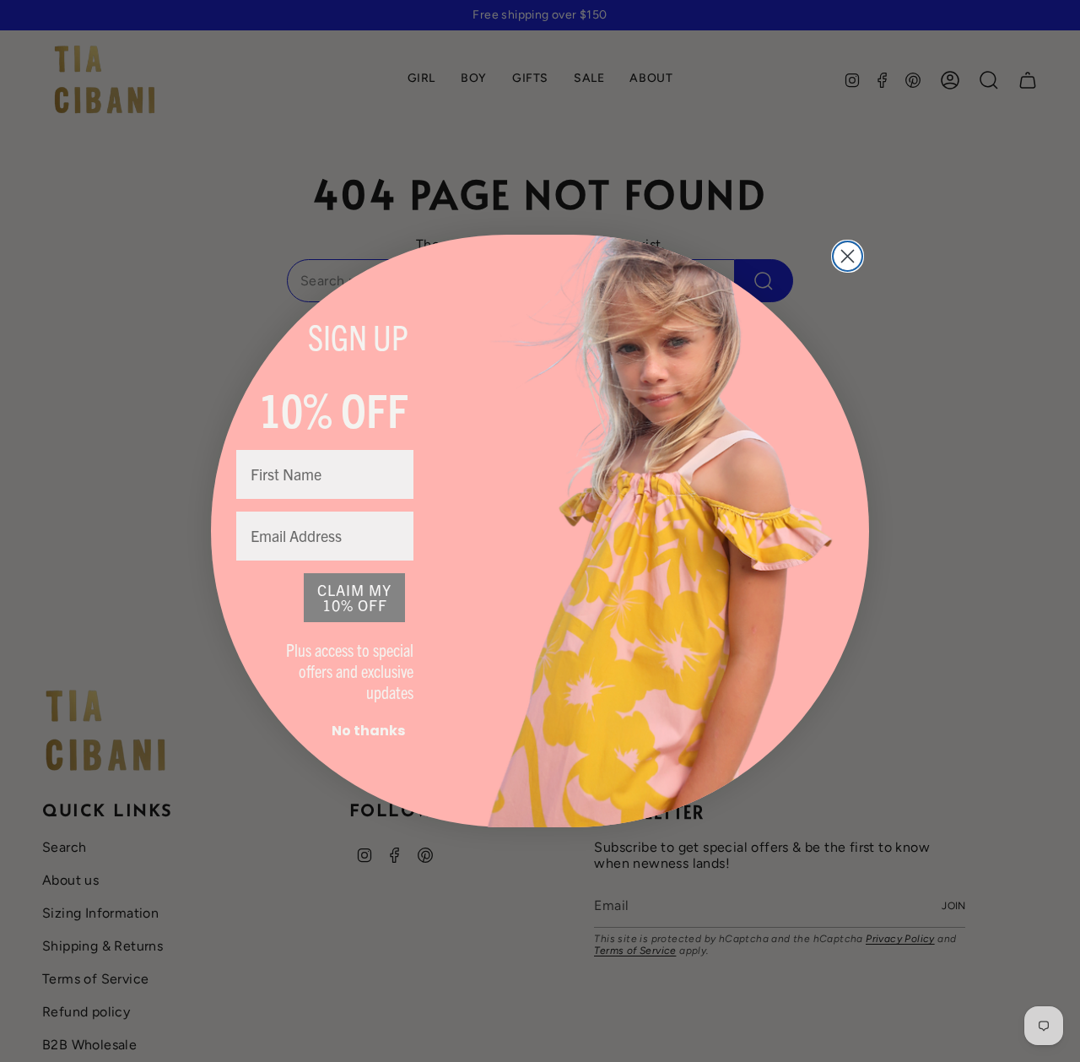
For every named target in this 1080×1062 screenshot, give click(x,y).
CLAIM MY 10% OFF (354, 597)
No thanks (368, 730)
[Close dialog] (847, 256)
